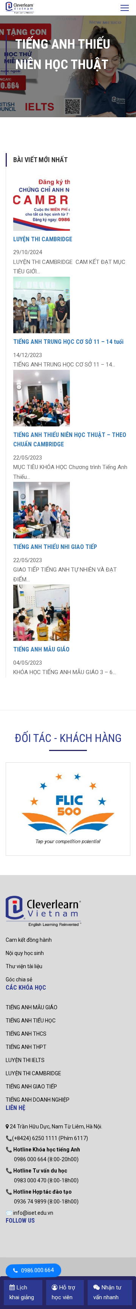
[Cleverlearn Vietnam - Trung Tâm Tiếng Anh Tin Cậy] (20, 8)
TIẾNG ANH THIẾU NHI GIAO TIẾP (55, 546)
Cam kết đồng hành (29, 940)
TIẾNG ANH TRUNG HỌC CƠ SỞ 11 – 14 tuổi (68, 341)
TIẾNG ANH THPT (26, 1047)
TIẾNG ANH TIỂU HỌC (31, 1021)
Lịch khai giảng (21, 1292)
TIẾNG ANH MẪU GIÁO (41, 649)
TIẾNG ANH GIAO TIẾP (31, 1087)
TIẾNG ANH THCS (26, 1034)
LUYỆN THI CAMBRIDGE (42, 239)
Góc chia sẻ (19, 979)
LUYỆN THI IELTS (25, 1060)
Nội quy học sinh (25, 953)
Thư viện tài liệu (24, 966)
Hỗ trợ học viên (63, 1292)
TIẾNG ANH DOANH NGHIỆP (38, 1100)
